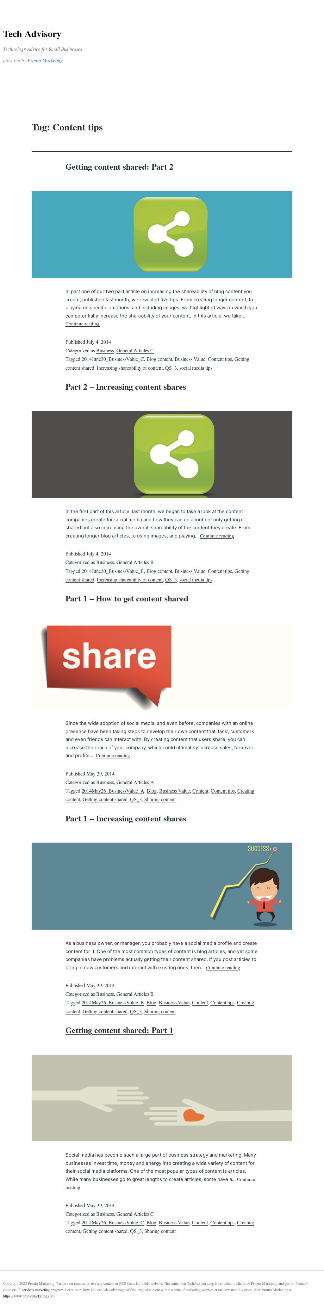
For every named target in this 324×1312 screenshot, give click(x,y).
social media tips (195, 367)
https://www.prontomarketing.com (28, 1295)
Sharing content (160, 799)
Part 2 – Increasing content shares (125, 386)
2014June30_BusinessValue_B (113, 571)
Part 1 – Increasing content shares (125, 818)
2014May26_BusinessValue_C (113, 1222)
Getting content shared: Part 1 (119, 1030)
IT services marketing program (40, 1289)
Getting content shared (105, 799)
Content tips (220, 358)
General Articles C (135, 350)
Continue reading (82, 323)
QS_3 (171, 367)
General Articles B (135, 562)
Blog (152, 790)
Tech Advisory (32, 33)
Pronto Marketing (45, 60)
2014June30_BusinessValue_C (113, 358)
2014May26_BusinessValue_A (113, 790)
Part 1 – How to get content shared (126, 598)
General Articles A (135, 782)
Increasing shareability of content (130, 367)
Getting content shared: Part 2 (119, 166)
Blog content (159, 358)
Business (105, 350)
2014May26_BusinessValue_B (113, 1002)
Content (200, 790)
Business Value (190, 358)
